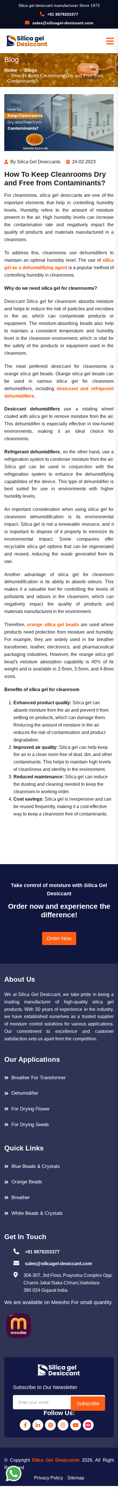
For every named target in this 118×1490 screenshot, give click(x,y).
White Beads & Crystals (37, 1213)
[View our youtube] (75, 1425)
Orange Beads (26, 1182)
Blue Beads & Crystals (35, 1166)
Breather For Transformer (38, 1077)
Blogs (30, 70)
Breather (20, 1197)
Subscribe (87, 1403)
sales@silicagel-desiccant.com (62, 23)
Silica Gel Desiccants (55, 1460)
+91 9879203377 (62, 14)
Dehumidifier (24, 1093)
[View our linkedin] (37, 1425)
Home (10, 70)
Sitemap (75, 1477)
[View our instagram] (63, 1425)
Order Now (59, 938)
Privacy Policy (48, 1477)
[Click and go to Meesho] (18, 1325)
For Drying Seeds (30, 1124)
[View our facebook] (25, 1425)
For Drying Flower (30, 1109)
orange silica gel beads (53, 624)
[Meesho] (88, 1425)
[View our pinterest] (50, 1425)
